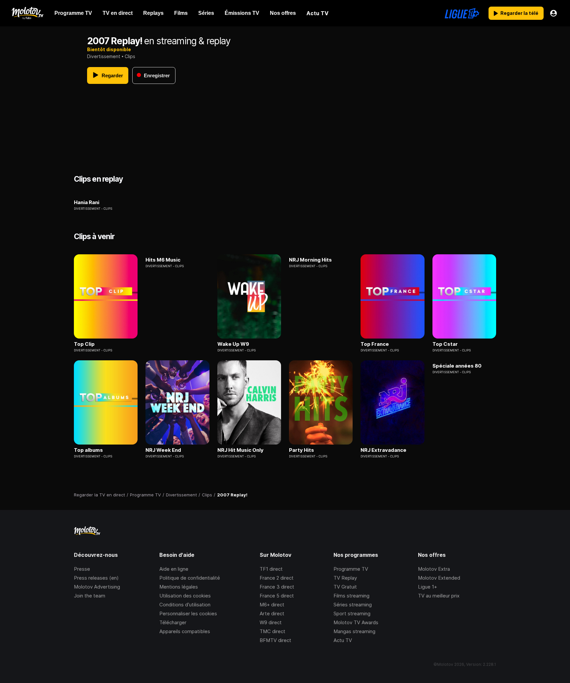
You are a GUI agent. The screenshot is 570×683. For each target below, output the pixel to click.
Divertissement (103, 56)
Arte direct (272, 613)
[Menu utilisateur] (553, 13)
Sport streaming (351, 613)
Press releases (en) (96, 578)
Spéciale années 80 (457, 366)
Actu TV (342, 640)
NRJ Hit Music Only (240, 450)
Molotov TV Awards (355, 622)
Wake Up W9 (233, 344)
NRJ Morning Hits (310, 260)
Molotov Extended (439, 578)
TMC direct (272, 631)
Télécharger (172, 622)
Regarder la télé (519, 13)
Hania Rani (86, 202)
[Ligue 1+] (462, 13)
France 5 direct (277, 596)
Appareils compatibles (184, 631)
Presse (82, 569)
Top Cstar (445, 344)
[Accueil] (27, 13)
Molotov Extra (434, 569)
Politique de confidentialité (189, 578)
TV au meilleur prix (438, 596)
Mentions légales (178, 587)
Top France (375, 344)
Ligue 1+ (427, 587)
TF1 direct (271, 569)
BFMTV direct (275, 640)
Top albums (88, 450)
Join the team (89, 596)
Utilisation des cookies (185, 596)
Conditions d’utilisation (184, 604)
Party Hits (301, 450)
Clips (130, 56)
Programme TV (350, 569)
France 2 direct (277, 578)
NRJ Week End (163, 450)
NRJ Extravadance (383, 450)
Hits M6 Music (162, 260)
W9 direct (271, 622)
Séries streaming (352, 604)
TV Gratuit (345, 587)
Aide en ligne (173, 569)
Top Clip (84, 344)
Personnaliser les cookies (188, 613)
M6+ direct (272, 604)
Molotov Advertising (97, 587)
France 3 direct (277, 587)
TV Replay (345, 578)
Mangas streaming (354, 631)
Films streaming (351, 596)
